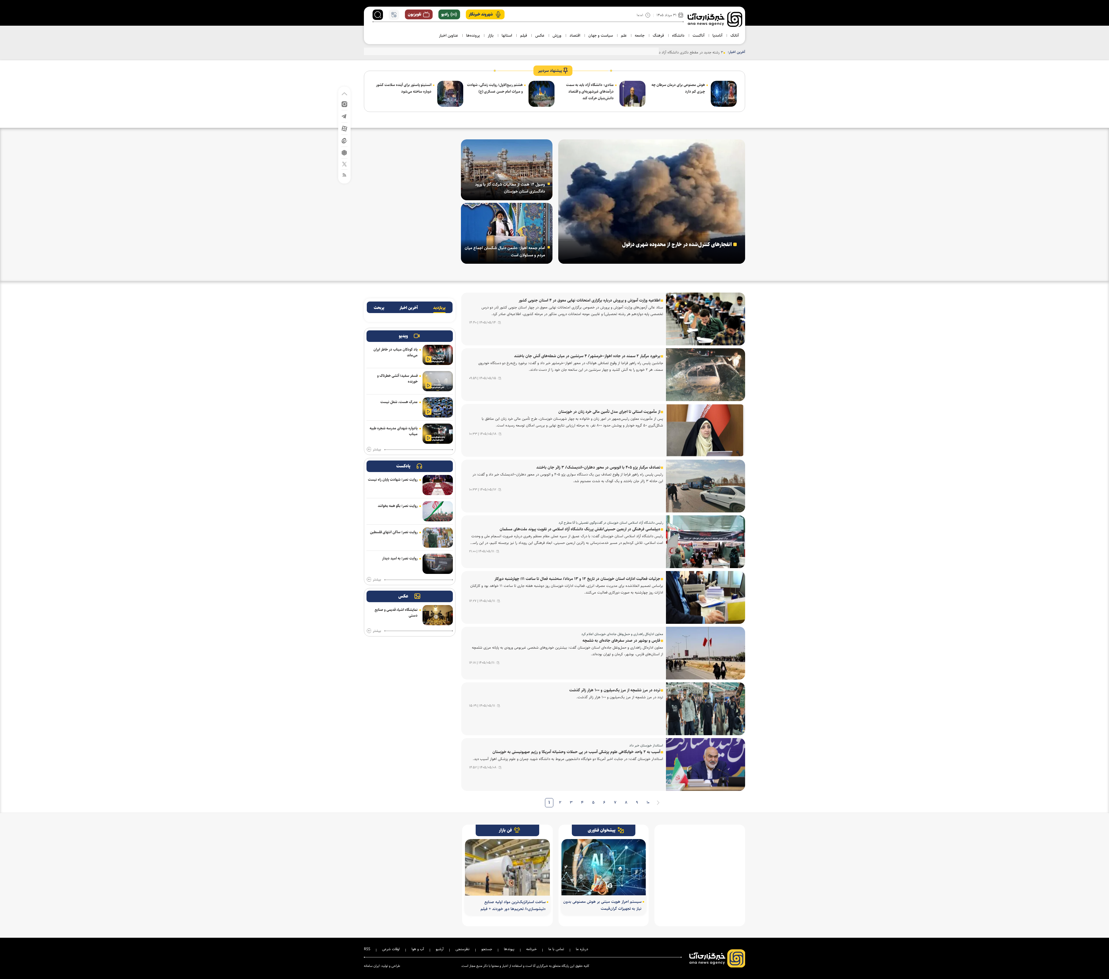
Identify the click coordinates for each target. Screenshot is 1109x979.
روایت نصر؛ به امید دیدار (400, 558)
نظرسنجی (462, 949)
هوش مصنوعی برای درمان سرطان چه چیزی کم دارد (678, 88)
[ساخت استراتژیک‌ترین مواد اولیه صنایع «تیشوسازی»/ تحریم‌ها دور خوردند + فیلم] (507, 867)
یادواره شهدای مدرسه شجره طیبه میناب (394, 431)
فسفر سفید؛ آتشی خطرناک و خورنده (397, 378)
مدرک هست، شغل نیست (399, 402)
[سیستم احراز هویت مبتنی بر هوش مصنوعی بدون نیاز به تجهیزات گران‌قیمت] (603, 867)
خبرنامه (531, 949)
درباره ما (582, 949)
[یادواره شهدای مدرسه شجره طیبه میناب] (438, 434)
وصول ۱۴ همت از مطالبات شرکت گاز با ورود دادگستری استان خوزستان (510, 187)
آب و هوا (418, 949)
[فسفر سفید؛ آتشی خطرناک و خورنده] (438, 381)
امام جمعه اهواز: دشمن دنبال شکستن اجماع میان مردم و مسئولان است (505, 251)
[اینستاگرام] (344, 104)
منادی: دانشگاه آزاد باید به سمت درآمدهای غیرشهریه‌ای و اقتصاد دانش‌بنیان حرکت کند (590, 91)
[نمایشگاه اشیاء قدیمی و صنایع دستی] (438, 615)
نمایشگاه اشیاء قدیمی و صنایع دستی (396, 612)
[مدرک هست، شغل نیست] (438, 407)
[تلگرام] (344, 116)
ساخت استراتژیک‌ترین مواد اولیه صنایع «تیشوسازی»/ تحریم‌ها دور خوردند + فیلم (513, 905)
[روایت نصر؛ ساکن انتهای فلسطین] (438, 537)
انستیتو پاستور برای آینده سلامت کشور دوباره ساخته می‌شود (403, 88)
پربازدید (439, 308)
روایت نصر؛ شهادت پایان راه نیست (393, 479)
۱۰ (648, 803)
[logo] (715, 19)
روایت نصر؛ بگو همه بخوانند (398, 506)
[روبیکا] (344, 152)
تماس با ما (556, 949)
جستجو (486, 949)
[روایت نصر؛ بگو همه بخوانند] (438, 511)
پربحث (379, 308)
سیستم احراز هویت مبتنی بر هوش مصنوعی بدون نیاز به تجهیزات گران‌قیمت (602, 905)
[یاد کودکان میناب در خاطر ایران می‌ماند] (438, 355)
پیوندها (509, 949)
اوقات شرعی (391, 949)
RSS (367, 949)
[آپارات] (344, 128)
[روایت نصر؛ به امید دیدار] (438, 564)
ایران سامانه (372, 966)
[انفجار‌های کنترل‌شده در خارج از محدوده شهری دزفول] (651, 201)
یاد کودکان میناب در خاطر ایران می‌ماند (395, 352)
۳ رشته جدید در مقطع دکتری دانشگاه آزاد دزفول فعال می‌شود (677, 52)
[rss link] (344, 175)
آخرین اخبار (408, 308)
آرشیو (440, 949)
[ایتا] (344, 140)
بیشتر (377, 449)
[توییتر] (344, 164)
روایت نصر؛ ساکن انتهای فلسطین (394, 532)
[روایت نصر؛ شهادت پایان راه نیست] (438, 485)
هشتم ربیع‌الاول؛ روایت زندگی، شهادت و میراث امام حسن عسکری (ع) (495, 88)
